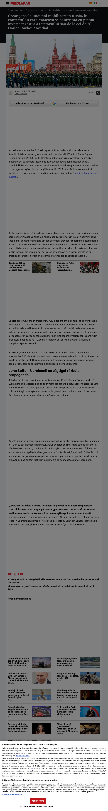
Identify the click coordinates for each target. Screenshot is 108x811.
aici (32, 768)
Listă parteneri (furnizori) (12, 794)
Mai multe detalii (23, 756)
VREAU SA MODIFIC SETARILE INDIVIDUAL (37, 806)
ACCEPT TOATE (38, 801)
